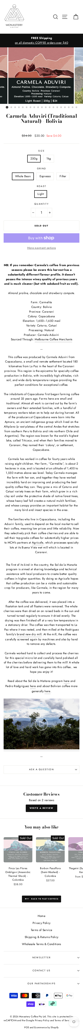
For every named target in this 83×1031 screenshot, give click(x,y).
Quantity (41, 204)
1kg (48, 158)
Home (41, 916)
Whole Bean (23, 176)
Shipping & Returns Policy (42, 937)
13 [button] (54, 107)
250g (33, 158)
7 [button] (31, 107)
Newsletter (41, 957)
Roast (41, 186)
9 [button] (38, 107)
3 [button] (15, 107)
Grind (41, 168)
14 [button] (57, 107)
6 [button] (27, 107)
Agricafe (37, 542)
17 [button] (69, 107)
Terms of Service (41, 930)
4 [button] (19, 107)
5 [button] (23, 107)
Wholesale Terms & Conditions (41, 944)
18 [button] (73, 107)
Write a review (41, 808)
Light (40, 194)
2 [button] (11, 107)
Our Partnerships (41, 983)
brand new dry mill (29, 634)
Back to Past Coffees (45, 899)
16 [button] (65, 107)
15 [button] (61, 107)
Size (41, 150)
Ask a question (41, 769)
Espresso (45, 176)
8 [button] (34, 107)
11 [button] (46, 107)
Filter (63, 176)
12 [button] (50, 107)
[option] (41, 75)
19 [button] (77, 107)
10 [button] (42, 107)
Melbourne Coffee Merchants (53, 339)
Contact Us (42, 970)
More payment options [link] (41, 248)
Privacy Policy (42, 923)
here (66, 681)
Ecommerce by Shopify (46, 1027)
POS (26, 1027)
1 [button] (7, 107)
